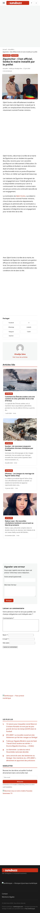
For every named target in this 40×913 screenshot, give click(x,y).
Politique (15, 55)
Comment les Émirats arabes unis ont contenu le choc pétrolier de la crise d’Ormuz (20, 399)
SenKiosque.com (18, 906)
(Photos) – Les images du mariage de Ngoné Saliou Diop (19, 474)
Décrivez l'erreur (10, 585)
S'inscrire (20, 781)
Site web (6, 643)
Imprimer (11, 336)
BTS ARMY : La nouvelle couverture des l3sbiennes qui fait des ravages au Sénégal (21, 736)
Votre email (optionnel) (12, 577)
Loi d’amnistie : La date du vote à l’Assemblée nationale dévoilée (18, 751)
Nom (5, 635)
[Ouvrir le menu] (4, 3)
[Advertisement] (20, 26)
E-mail (5, 639)
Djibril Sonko (21, 196)
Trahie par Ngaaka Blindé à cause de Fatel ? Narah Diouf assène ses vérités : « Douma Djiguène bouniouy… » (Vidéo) (21, 743)
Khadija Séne (18, 68)
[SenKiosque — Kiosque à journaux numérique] (20, 886)
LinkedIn (29, 327)
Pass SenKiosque (30, 908)
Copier (29, 331)
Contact (5, 894)
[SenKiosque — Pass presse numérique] (20, 706)
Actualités (6, 55)
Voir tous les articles (20, 357)
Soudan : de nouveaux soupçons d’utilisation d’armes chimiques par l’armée (19, 448)
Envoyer (9, 600)
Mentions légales (8, 897)
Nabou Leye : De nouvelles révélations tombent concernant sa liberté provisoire (19, 523)
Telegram (11, 331)
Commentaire (8, 618)
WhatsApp (11, 327)
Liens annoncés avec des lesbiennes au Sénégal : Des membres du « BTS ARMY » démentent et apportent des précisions (21, 758)
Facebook (11, 322)
